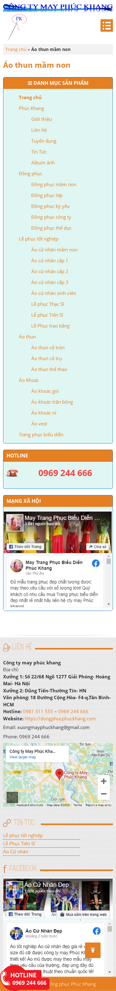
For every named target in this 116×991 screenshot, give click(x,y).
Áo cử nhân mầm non (54, 249)
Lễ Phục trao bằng (50, 326)
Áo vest (39, 423)
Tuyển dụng (43, 141)
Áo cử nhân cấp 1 (49, 260)
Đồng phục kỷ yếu (50, 206)
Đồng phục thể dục (51, 228)
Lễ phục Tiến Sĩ (47, 315)
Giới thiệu (41, 119)
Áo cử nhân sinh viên (53, 293)
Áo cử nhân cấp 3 (49, 282)
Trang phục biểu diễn (41, 434)
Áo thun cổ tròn (48, 347)
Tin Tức (39, 152)
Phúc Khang (31, 108)
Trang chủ (30, 97)
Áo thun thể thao (49, 369)
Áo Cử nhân (15, 851)
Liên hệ (39, 130)
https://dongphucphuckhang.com (60, 718)
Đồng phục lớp (46, 195)
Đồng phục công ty (51, 217)
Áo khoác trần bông (52, 402)
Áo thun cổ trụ (46, 358)
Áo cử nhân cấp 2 (49, 271)
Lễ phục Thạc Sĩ (47, 304)
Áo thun (27, 336)
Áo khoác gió (45, 391)
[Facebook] (58, 926)
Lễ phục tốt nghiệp (38, 239)
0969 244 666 (73, 711)
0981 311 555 (38, 711)
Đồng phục (30, 173)
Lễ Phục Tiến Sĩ (19, 843)
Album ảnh (43, 162)
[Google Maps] (58, 774)
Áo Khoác (29, 380)
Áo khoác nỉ (43, 413)
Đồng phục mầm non (53, 184)
